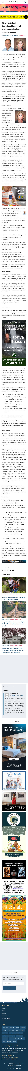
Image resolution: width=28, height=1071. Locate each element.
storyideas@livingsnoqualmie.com (10, 1057)
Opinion (11, 1033)
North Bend (4, 1033)
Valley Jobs (4, 1015)
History (17, 1030)
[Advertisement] (14, 669)
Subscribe (9, 988)
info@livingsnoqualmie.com (8, 1055)
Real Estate (4, 1035)
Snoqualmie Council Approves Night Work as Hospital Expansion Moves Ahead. (13, 624)
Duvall (17, 1027)
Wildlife (14, 1041)
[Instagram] (8, 571)
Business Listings (6, 1018)
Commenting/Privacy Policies (14, 1065)
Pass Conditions (18, 1033)
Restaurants (12, 1035)
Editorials (23, 1027)
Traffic (22, 1038)
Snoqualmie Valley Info (16, 594)
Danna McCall (15, 35)
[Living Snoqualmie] (14, 7)
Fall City (4, 1030)
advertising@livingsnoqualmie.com (10, 1058)
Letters (22, 1030)
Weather (4, 1008)
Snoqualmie (5, 1038)
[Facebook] (5, 571)
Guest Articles (11, 1030)
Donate (3, 1010)
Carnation (12, 1027)
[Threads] (3, 571)
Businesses (5, 1027)
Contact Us (4, 1020)
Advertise (4, 1013)
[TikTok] (10, 571)
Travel (3, 1041)
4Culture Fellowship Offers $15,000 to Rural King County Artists (13, 598)
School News (19, 1035)
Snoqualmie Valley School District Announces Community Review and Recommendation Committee (13, 650)
